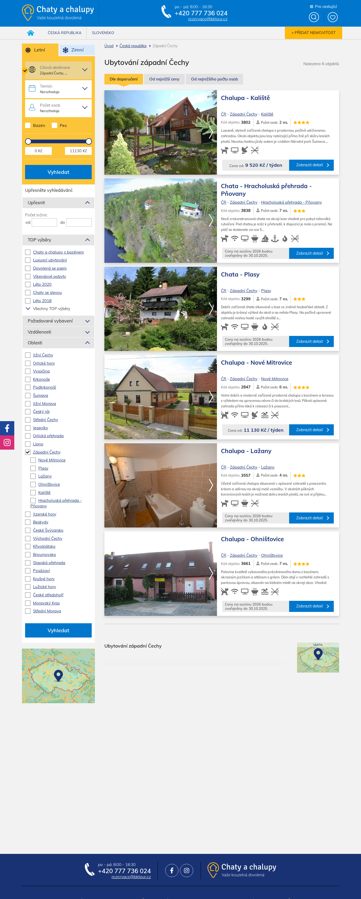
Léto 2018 (42, 300)
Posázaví (41, 570)
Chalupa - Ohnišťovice (252, 539)
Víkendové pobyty (49, 276)
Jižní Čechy (43, 355)
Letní (39, 50)
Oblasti (35, 342)
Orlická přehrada (48, 435)
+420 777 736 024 (201, 13)
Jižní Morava (44, 403)
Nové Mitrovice (274, 378)
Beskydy (40, 522)
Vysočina (41, 371)
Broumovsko (44, 554)
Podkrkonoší (44, 387)
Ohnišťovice (272, 555)
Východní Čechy (47, 538)
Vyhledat (58, 172)
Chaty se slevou (47, 292)
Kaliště (267, 114)
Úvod (108, 46)
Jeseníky (40, 427)
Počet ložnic (36, 214)
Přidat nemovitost (315, 32)
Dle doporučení (124, 79)
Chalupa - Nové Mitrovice (256, 362)
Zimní (77, 50)
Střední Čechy (45, 419)
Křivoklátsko (44, 546)
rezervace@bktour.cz (208, 19)
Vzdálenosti (39, 332)
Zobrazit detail (309, 164)
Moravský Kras (46, 603)
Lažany (268, 467)
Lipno (38, 443)
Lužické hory (44, 586)
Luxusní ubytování (50, 260)
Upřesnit (36, 202)
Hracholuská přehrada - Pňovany (291, 202)
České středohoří (48, 594)
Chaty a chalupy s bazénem (58, 252)
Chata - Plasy (240, 274)
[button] (210, 132)
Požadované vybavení (50, 321)
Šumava (40, 395)
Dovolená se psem (50, 268)
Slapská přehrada (49, 562)
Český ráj (41, 411)
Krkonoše (41, 379)
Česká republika (132, 46)
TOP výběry (39, 239)
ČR (223, 114)
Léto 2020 (42, 284)
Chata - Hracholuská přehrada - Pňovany (266, 189)
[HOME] (31, 33)
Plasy (266, 290)
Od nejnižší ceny (164, 79)
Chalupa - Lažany (246, 451)
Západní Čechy (243, 114)
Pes (63, 125)
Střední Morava (47, 610)
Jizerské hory (44, 514)
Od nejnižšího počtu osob (214, 79)
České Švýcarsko (48, 530)
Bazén (39, 125)
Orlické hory (44, 363)
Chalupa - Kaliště (245, 98)
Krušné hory (44, 578)
